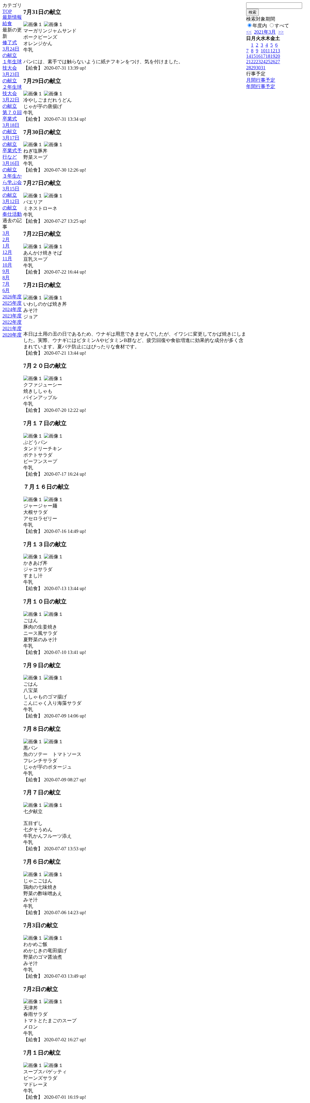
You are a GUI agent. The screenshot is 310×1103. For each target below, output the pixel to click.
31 (263, 67)
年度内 (259, 25)
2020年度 (12, 334)
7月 (6, 284)
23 (258, 61)
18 (267, 56)
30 (258, 67)
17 (263, 56)
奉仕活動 (12, 214)
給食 (7, 23)
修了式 (9, 42)
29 (253, 67)
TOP (7, 11)
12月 (7, 252)
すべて (282, 25)
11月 (7, 258)
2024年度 (12, 309)
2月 (6, 239)
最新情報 (12, 17)
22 (253, 61)
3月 (6, 233)
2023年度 (12, 315)
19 (272, 56)
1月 (6, 245)
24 (263, 61)
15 (253, 56)
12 (272, 50)
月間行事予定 (260, 80)
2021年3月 (265, 31)
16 (258, 56)
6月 (6, 290)
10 (263, 50)
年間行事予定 (260, 86)
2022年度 (12, 322)
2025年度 (12, 303)
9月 (6, 271)
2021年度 (12, 328)
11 (267, 50)
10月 (7, 265)
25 (267, 61)
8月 (6, 277)
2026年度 (12, 296)
